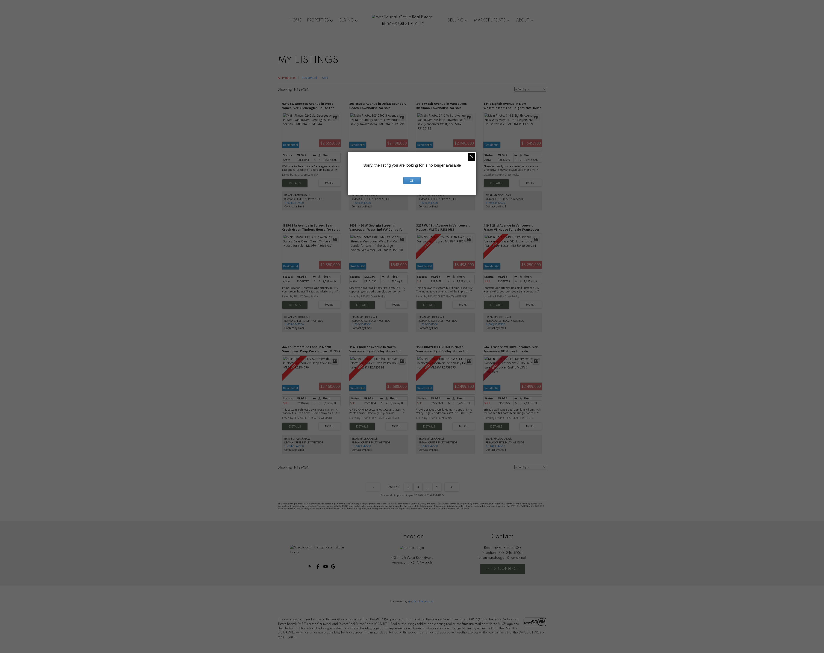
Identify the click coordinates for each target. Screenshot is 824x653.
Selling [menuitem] (456, 20)
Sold (325, 78)
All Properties (287, 78)
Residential (309, 78)
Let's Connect (502, 569)
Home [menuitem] (295, 20)
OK (412, 180)
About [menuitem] (522, 20)
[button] (310, 566)
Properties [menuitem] (318, 20)
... (428, 487)
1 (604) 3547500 (294, 203)
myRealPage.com (421, 601)
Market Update (489, 20)
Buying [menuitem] (346, 20)
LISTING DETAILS (294, 183)
